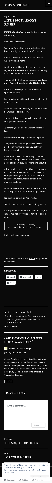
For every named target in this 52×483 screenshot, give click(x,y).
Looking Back (25, 312)
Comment (38, 425)
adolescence (12, 316)
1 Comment (12, 326)
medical (10, 322)
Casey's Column (16, 5)
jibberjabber (21, 319)
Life (38, 319)
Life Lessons (12, 312)
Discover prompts (36, 316)
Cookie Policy (13, 472)
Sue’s (31, 258)
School (18, 322)
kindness (32, 319)
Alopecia (23, 316)
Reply (8, 381)
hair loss (10, 319)
